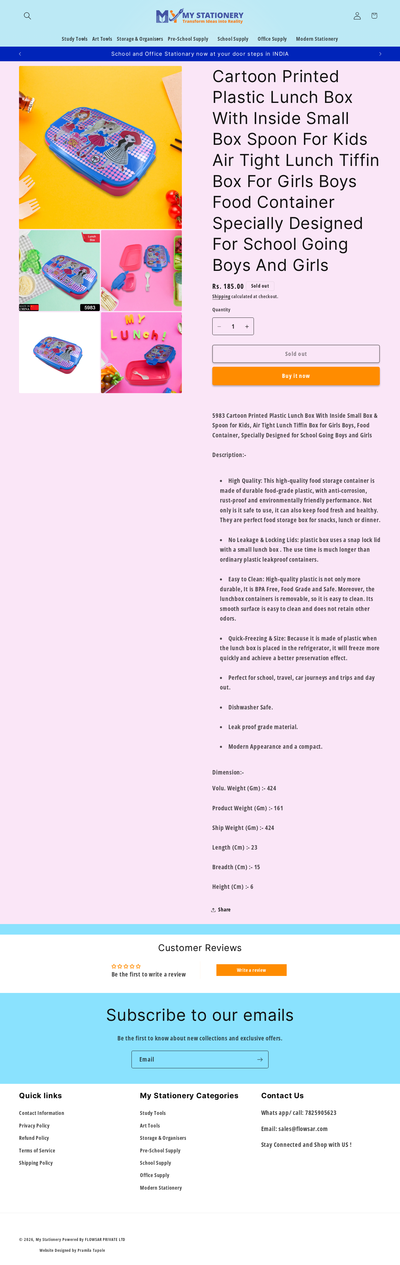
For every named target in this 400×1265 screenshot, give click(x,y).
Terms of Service (37, 1150)
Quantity (221, 309)
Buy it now (296, 376)
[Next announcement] (380, 54)
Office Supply (154, 1175)
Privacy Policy (34, 1125)
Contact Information (41, 1112)
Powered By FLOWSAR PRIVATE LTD (93, 1239)
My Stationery (48, 1239)
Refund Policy (34, 1137)
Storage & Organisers (163, 1137)
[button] (27, 15)
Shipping (221, 296)
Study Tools (153, 1112)
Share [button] (224, 909)
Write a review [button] (251, 970)
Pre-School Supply (160, 1150)
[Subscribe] (260, 1060)
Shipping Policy (36, 1162)
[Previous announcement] (19, 54)
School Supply (155, 1162)
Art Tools (150, 1125)
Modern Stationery (161, 1187)
